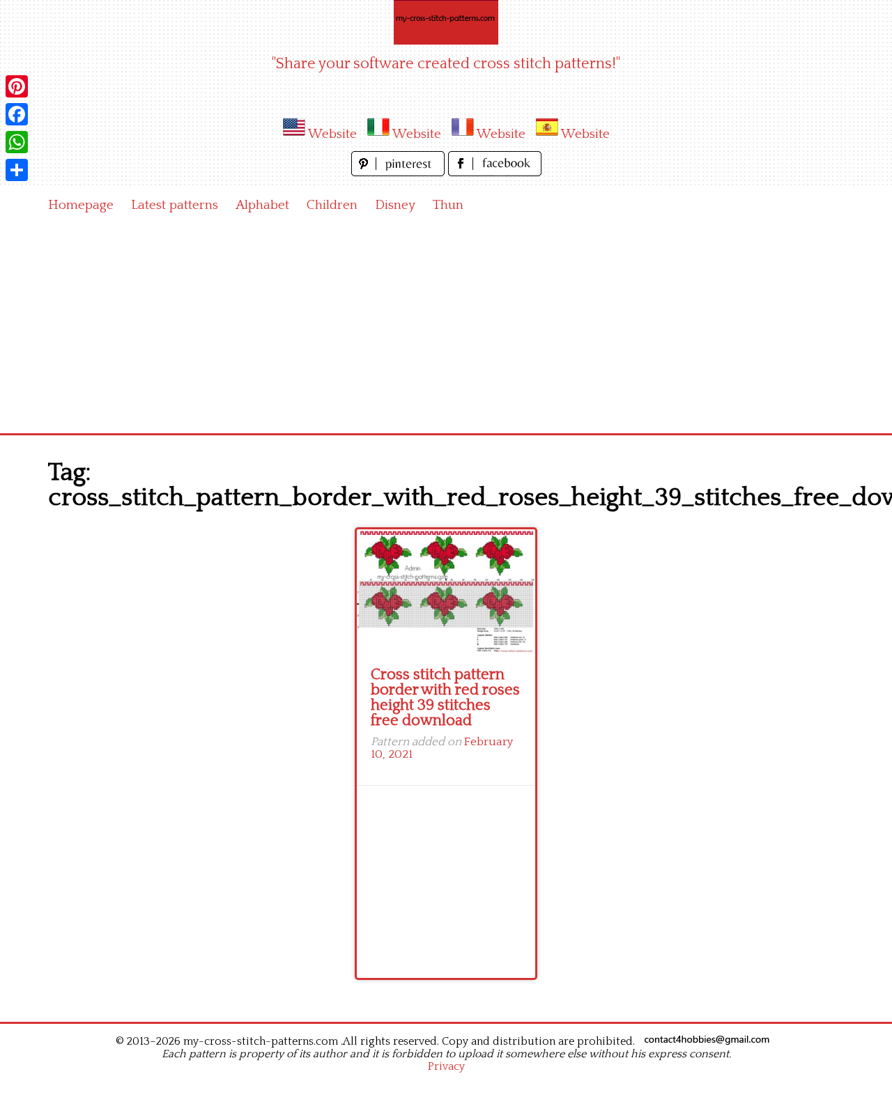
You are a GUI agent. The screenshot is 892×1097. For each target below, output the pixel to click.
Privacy (446, 1066)
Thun (448, 205)
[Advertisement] (446, 328)
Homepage (81, 205)
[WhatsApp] (17, 142)
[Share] (17, 170)
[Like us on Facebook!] (494, 172)
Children (332, 205)
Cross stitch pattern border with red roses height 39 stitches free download (445, 697)
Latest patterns (174, 205)
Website (332, 134)
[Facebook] (17, 114)
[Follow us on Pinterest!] (399, 172)
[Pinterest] (17, 86)
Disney (395, 205)
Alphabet (262, 205)
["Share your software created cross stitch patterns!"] (446, 22)
